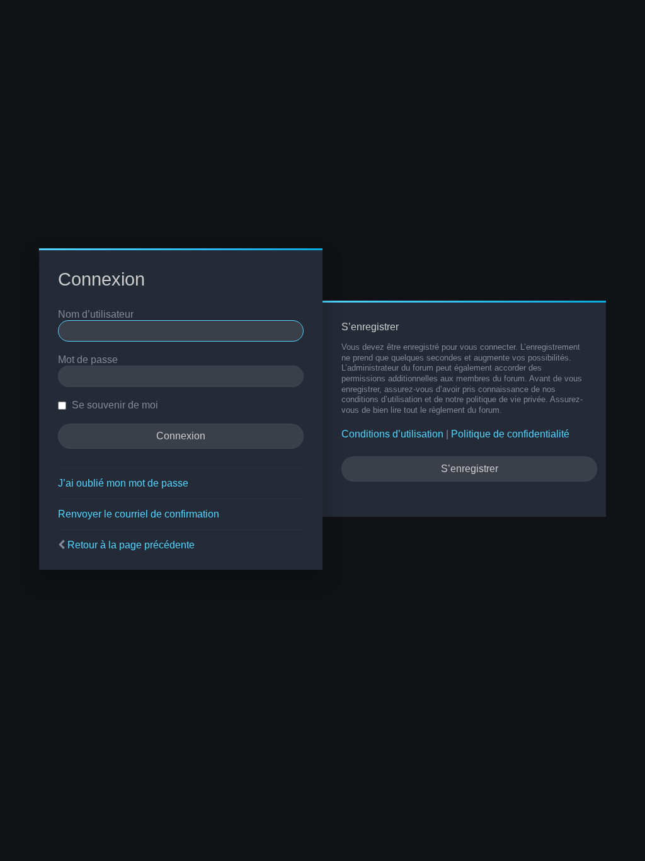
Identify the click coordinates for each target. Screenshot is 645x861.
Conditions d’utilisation (392, 434)
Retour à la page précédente (131, 545)
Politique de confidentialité (510, 434)
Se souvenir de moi (113, 405)
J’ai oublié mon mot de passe (123, 483)
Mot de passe (88, 359)
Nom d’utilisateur (96, 314)
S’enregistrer (469, 468)
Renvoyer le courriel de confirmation (138, 514)
